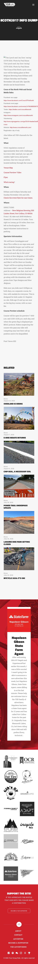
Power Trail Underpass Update (16, 506)
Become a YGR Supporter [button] (19, 911)
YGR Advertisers (18, 947)
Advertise (18, 939)
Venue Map (8, 168)
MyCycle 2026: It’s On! (14, 578)
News (6, 399)
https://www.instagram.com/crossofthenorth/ (18, 115)
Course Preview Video (12, 172)
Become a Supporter (18, 943)
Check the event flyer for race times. (18, 198)
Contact (18, 935)
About (18, 931)
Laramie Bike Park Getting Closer (17, 543)
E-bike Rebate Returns (15, 437)
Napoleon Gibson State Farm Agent (19, 645)
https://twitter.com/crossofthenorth (20, 109)
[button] (33, 4)
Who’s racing (9, 182)
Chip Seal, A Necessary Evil (17, 471)
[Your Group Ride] (9, 5)
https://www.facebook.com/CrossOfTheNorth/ (19, 100)
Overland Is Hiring (13, 403)
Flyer (6, 177)
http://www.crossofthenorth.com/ (20, 127)
